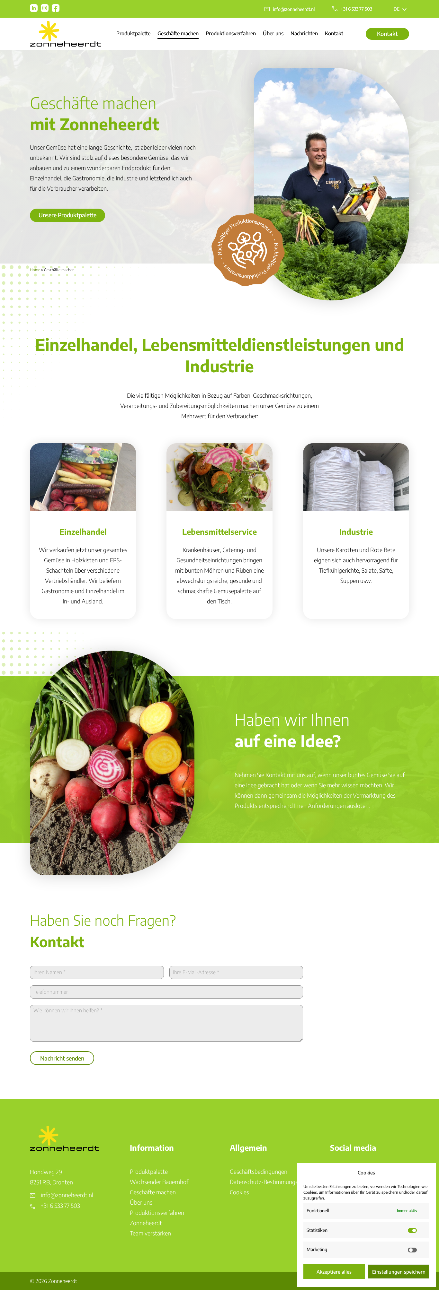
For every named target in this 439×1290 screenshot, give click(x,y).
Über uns (273, 34)
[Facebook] (55, 8)
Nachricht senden (62, 1058)
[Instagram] (45, 8)
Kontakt (334, 34)
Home (35, 269)
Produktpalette (133, 34)
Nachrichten (304, 34)
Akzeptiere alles (334, 1272)
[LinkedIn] (34, 8)
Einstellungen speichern (399, 1272)
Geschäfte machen (178, 34)
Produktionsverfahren (231, 34)
